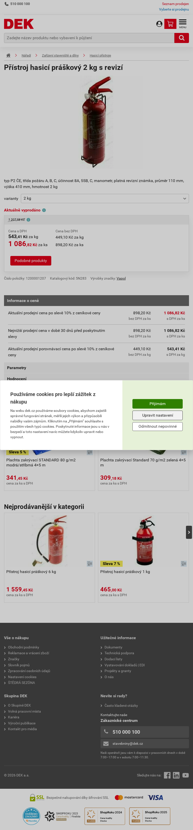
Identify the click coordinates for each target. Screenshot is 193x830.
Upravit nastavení (157, 415)
